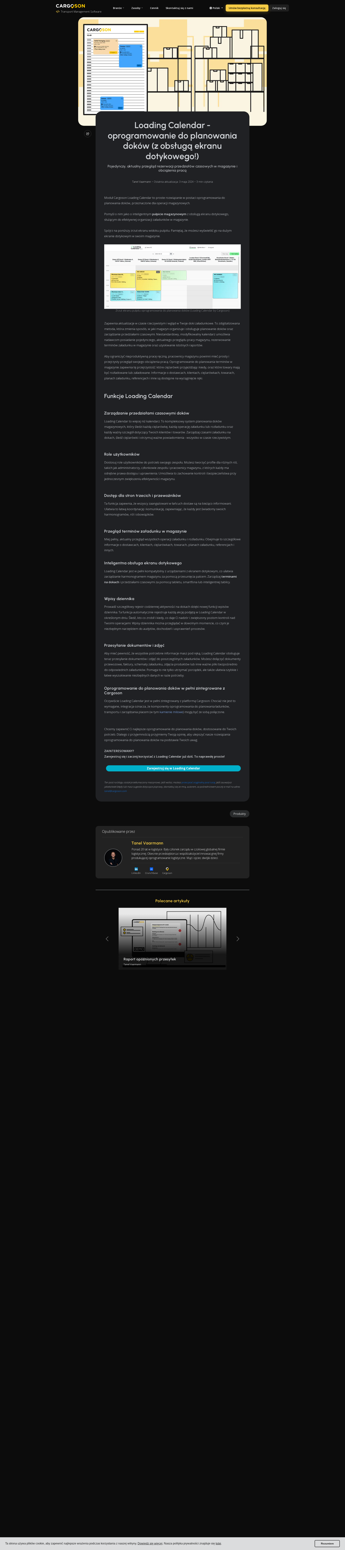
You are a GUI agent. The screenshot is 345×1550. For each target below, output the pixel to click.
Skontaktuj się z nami (179, 8)
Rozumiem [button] (327, 1543)
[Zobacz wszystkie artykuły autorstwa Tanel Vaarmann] (113, 858)
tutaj (218, 1543)
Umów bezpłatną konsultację (247, 8)
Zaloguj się (279, 8)
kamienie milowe (171, 712)
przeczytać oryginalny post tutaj (198, 782)
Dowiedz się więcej (150, 1543)
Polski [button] (216, 8)
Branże (117, 8)
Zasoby (136, 8)
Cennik (154, 8)
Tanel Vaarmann (141, 181)
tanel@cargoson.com (115, 791)
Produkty (239, 814)
